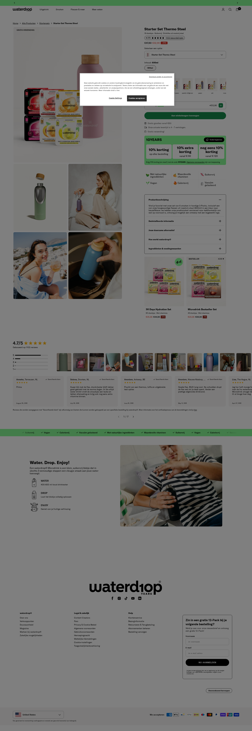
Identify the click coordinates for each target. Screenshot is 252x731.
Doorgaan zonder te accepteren (160, 77)
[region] (127, 89)
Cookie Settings (115, 98)
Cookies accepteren (137, 98)
